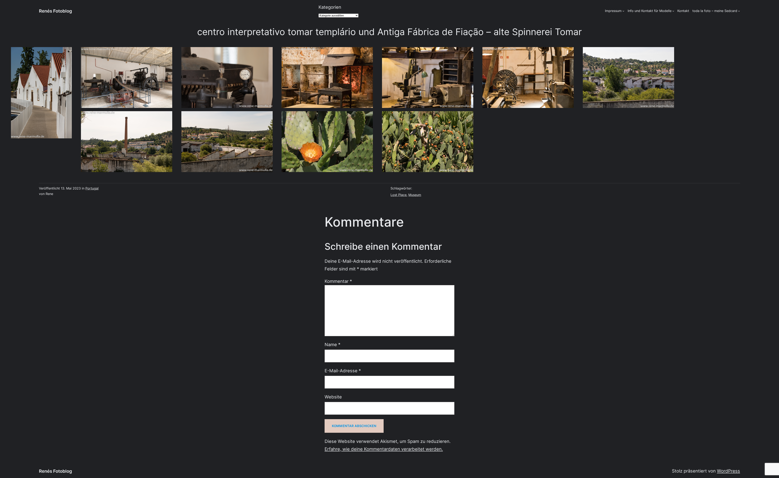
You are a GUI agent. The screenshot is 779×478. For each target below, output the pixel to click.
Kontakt (683, 11)
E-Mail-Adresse (343, 370)
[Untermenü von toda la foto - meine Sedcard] (739, 11)
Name (332, 344)
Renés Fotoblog (55, 11)
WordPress (728, 471)
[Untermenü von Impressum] (623, 11)
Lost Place (399, 195)
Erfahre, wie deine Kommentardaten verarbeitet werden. (384, 449)
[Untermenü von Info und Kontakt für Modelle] (673, 11)
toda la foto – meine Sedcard (714, 11)
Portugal (92, 188)
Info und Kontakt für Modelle (649, 11)
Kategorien (329, 7)
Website (333, 396)
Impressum (613, 11)
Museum (414, 195)
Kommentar (338, 281)
